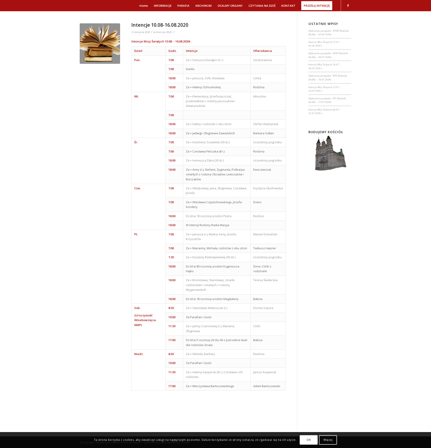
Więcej (328, 440)
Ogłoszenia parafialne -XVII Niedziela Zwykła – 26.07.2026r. (328, 55)
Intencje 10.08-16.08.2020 (159, 25)
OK (309, 440)
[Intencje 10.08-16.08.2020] (100, 43)
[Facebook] (348, 5)
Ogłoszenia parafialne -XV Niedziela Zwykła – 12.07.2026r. (327, 100)
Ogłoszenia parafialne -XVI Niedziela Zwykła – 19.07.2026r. (327, 77)
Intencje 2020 (164, 32)
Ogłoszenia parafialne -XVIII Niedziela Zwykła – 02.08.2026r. (328, 32)
